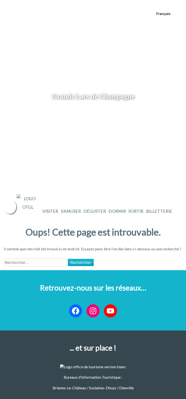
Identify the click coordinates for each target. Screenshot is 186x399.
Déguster (94, 211)
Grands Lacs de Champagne (93, 96)
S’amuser (71, 211)
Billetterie (159, 211)
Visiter (50, 211)
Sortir (135, 211)
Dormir (117, 211)
